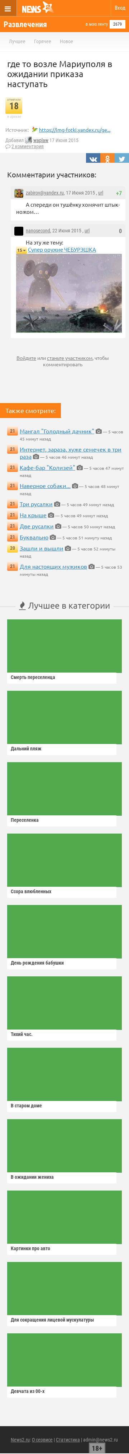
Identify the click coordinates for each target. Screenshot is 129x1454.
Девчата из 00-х (27, 1391)
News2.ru (20, 1440)
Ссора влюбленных (31, 891)
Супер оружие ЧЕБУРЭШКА (62, 249)
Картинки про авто (30, 1248)
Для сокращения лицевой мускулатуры (52, 1320)
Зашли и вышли (41, 548)
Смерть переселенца (33, 677)
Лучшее (17, 41)
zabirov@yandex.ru (45, 193)
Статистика (68, 1440)
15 (19, 250)
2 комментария (27, 146)
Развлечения (25, 24)
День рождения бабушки (37, 963)
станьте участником (69, 357)
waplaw (40, 140)
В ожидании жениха (32, 1177)
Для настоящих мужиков (53, 566)
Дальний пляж (26, 748)
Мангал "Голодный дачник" (57, 430)
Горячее (42, 41)
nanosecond (38, 230)
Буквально (34, 536)
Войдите (26, 357)
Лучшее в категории (68, 605)
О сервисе (42, 1440)
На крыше (33, 514)
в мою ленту (97, 24)
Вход (120, 8)
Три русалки (36, 503)
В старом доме (26, 1105)
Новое (66, 41)
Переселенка (25, 820)
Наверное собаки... (45, 485)
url (100, 193)
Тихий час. (22, 1034)
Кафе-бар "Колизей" (47, 467)
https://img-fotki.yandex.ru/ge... (74, 129)
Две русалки (37, 525)
